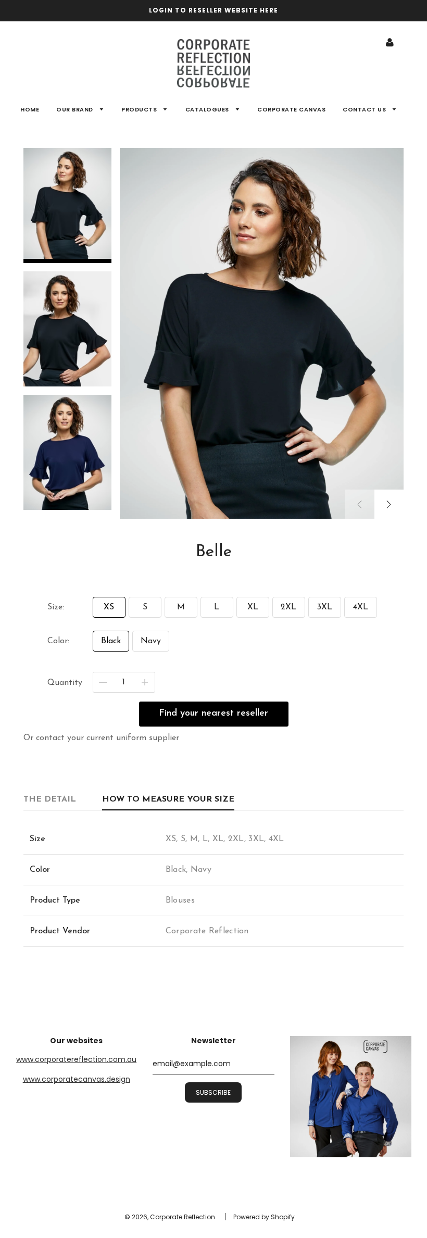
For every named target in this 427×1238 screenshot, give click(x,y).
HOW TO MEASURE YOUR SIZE (168, 799)
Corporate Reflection (207, 931)
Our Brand (75, 109)
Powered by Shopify (264, 1216)
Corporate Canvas (291, 109)
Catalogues (208, 109)
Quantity (64, 683)
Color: (58, 641)
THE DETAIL (49, 799)
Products (140, 109)
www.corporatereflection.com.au (76, 1059)
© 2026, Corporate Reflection (169, 1216)
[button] (389, 504)
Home (29, 109)
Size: (55, 607)
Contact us (365, 109)
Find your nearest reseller (213, 713)
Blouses (180, 900)
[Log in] (390, 42)
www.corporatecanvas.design (76, 1079)
